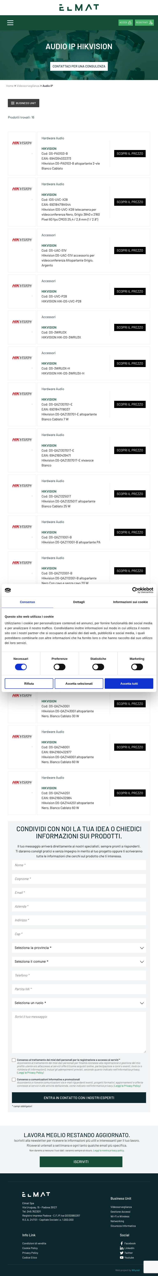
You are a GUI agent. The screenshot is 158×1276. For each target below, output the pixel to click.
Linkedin (129, 1248)
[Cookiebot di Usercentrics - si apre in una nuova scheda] (135, 590)
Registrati (142, 22)
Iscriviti (81, 1161)
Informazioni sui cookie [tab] (130, 602)
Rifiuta (29, 683)
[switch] (59, 667)
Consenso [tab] (27, 602)
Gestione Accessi (120, 1211)
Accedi (123, 22)
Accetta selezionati (79, 683)
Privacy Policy (30, 1252)
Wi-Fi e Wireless (120, 1216)
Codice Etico (29, 1257)
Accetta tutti (129, 683)
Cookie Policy (30, 1248)
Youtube (129, 1257)
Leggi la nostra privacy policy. (108, 1150)
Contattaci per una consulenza (79, 66)
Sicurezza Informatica (123, 1225)
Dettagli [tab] (79, 602)
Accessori (49, 235)
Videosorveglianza (121, 1207)
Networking (117, 1221)
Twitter (128, 1252)
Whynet (136, 1270)
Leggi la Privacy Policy (30, 1072)
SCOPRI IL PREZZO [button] (130, 154)
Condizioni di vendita (34, 1243)
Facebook (130, 1243)
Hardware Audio (53, 138)
